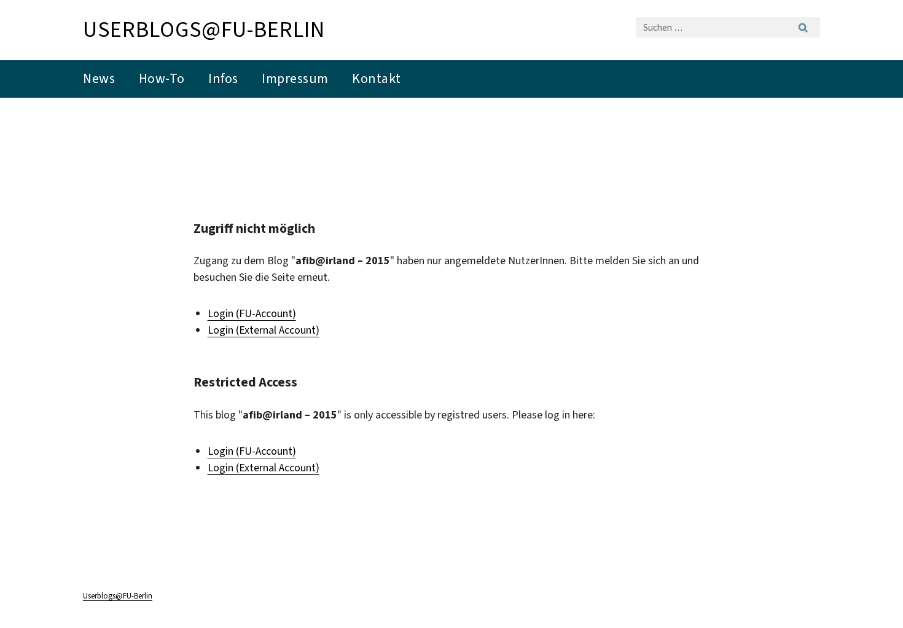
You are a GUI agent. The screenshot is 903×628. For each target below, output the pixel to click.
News (99, 78)
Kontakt (376, 78)
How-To (162, 78)
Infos (223, 78)
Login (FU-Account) (252, 313)
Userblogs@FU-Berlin (204, 29)
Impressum (295, 78)
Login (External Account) (263, 330)
